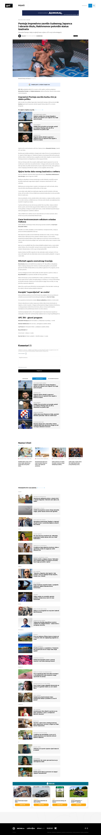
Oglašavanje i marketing (61, 832)
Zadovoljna (31, 828)
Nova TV (14, 828)
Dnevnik (20, 828)
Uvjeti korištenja (69, 832)
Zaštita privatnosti (76, 832)
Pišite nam (49, 832)
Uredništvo (54, 832)
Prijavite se (39, 370)
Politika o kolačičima (84, 832)
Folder (50, 828)
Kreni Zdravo (56, 828)
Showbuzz (41, 828)
